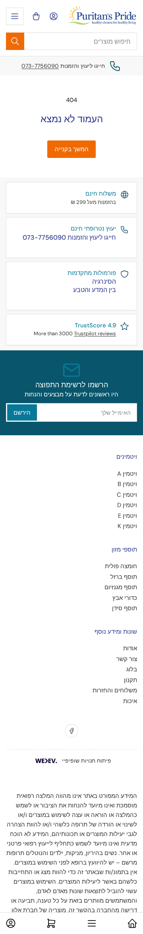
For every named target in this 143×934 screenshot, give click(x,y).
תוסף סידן (124, 608)
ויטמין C (127, 495)
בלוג (131, 669)
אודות (130, 648)
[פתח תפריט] (14, 16)
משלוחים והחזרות (115, 690)
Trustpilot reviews (95, 333)
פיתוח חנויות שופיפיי (86, 760)
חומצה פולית (121, 566)
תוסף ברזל (123, 577)
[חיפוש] (15, 41)
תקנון (130, 680)
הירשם (22, 413)
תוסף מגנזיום (120, 587)
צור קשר (126, 659)
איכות (130, 701)
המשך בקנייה (72, 149)
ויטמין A (127, 474)
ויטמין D (127, 505)
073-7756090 (40, 65)
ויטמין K (127, 526)
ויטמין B (127, 484)
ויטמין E (127, 516)
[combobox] (71, 41)
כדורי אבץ (124, 598)
